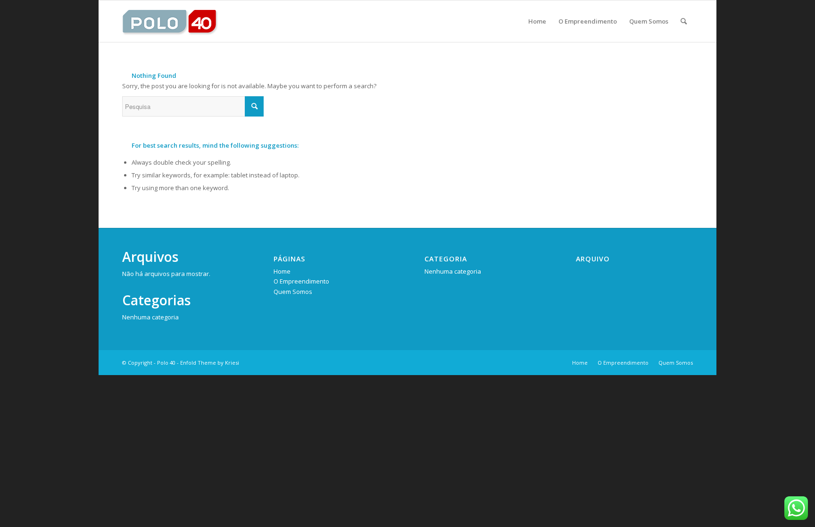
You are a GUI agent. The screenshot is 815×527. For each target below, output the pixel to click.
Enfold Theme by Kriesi (209, 362)
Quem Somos (293, 291)
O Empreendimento (301, 281)
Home (282, 271)
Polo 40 (166, 362)
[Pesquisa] (683, 21)
